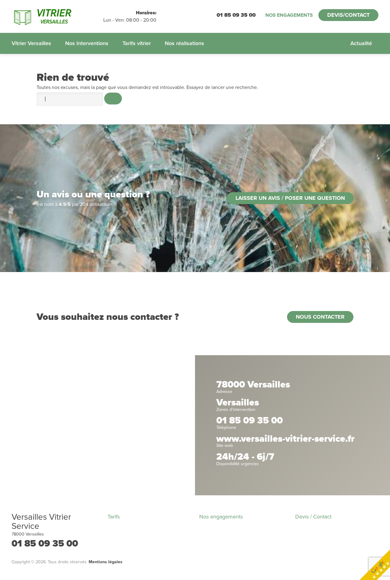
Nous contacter (320, 316)
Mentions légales (105, 561)
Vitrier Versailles (31, 43)
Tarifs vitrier (136, 43)
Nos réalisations (184, 43)
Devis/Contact (348, 15)
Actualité (361, 43)
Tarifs (114, 516)
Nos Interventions (86, 43)
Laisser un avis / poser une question (290, 198)
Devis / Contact (313, 516)
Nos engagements (289, 15)
